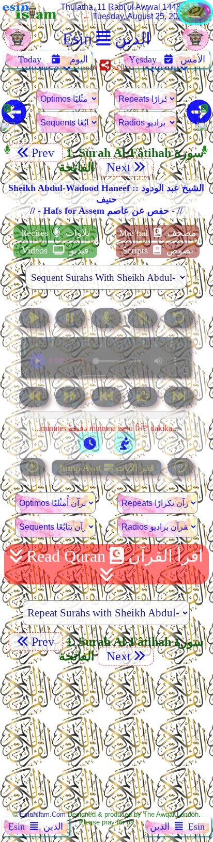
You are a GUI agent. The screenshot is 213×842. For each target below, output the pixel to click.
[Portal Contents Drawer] (108, 397)
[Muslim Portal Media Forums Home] (17, 43)
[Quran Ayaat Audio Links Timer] (90, 442)
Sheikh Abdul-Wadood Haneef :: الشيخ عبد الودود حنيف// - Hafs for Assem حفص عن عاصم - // (106, 199)
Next (117, 167)
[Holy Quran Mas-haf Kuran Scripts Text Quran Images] (195, 22)
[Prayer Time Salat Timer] (124, 442)
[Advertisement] (106, 737)
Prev (44, 153)
